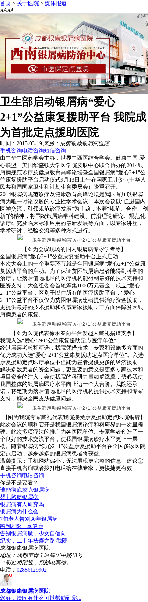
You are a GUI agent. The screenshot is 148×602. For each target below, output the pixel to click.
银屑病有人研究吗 (22, 504)
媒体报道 (56, 3)
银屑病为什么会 (19, 512)
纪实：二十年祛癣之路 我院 (33, 541)
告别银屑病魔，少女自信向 (33, 533)
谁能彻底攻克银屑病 (25, 490)
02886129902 (32, 570)
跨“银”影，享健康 (21, 526)
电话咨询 (33, 151)
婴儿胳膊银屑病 (19, 497)
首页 (5, 3)
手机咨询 (11, 151)
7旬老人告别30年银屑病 (29, 519)
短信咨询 (55, 151)
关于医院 (28, 3)
